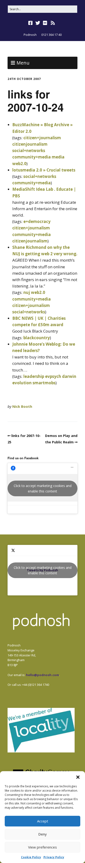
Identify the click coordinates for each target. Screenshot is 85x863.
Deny (42, 834)
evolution (22, 382)
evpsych (53, 376)
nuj (26, 292)
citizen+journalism (42, 137)
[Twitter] (37, 23)
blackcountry (36, 337)
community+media (31, 157)
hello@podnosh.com (42, 675)
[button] (78, 777)
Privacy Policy (53, 857)
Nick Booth (22, 406)
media (58, 157)
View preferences (42, 847)
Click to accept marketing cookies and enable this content (43, 488)
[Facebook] (31, 23)
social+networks (28, 150)
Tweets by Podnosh (43, 570)
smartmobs (44, 382)
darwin (69, 376)
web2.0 (19, 163)
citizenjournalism (29, 144)
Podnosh (30, 34)
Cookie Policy (31, 857)
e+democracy (37, 221)
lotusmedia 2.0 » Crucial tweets (43, 170)
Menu (23, 63)
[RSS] (53, 23)
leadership (33, 376)
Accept (42, 821)
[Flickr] (45, 23)
